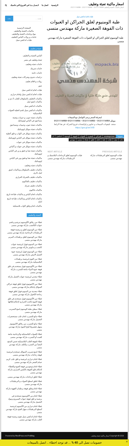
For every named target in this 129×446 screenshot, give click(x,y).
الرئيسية (54, 5)
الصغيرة (90, 136)
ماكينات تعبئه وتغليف (33, 165)
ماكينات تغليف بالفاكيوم (32, 181)
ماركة (86, 140)
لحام (98, 140)
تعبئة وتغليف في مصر (33, 60)
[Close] (127, 441)
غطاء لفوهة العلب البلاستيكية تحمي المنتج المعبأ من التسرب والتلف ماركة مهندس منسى (24, 344)
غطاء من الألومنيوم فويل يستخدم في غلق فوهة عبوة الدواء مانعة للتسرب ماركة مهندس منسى (25, 269)
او (53, 136)
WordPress (19, 436)
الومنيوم (67, 136)
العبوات (82, 136)
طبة (103, 140)
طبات (109, 140)
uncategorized (109, 136)
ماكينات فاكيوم (35, 190)
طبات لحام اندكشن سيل (85, 17)
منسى (80, 140)
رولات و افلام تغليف (33, 81)
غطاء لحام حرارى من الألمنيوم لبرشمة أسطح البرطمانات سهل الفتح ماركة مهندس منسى (24, 409)
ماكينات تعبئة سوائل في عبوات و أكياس (25, 146)
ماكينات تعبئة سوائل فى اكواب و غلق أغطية (24, 133)
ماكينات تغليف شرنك (33, 185)
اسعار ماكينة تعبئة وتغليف (106, 4)
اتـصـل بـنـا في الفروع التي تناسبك (24, 5)
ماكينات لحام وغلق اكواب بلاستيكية (27, 206)
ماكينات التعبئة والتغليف (24, 31)
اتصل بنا (45, 5)
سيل (115, 140)
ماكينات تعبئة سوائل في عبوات (29, 142)
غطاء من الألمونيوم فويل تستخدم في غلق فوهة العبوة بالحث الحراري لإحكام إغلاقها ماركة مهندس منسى (25, 301)
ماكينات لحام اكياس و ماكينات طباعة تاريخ (24, 194)
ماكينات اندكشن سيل (33, 106)
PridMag (31, 436)
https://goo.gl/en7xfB (84, 127)
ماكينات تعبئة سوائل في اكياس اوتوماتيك (25, 138)
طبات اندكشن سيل (24, 40)
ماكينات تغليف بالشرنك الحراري (28, 177)
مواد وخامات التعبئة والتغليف (24, 34)
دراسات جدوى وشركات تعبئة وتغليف (26, 77)
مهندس (72, 140)
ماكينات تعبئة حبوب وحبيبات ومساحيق (26, 125)
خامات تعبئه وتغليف (34, 64)
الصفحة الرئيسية (24, 28)
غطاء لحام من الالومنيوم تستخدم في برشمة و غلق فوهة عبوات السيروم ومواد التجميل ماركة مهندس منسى (25, 399)
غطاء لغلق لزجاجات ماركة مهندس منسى (25, 377)
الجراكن (98, 136)
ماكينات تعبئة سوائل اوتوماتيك (29, 129)
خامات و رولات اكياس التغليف (23, 37)
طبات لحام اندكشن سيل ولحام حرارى (26, 94)
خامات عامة (37, 73)
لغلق (92, 140)
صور (40, 86)
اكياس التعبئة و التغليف (32, 55)
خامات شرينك (36, 68)
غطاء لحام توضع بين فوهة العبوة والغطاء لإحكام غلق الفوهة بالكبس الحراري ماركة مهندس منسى (25, 369)
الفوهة (75, 136)
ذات (121, 140)
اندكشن (59, 136)
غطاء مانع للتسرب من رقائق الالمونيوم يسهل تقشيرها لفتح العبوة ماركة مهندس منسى (25, 327)
